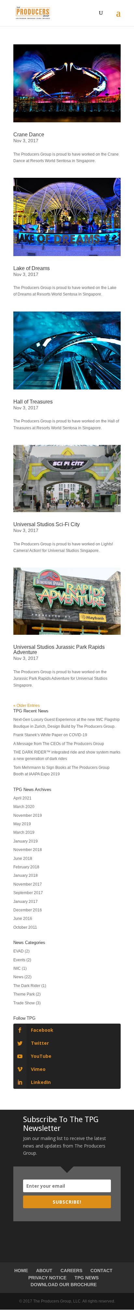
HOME (21, 1270)
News (18, 977)
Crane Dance (28, 134)
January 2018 (25, 875)
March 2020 (23, 806)
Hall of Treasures (33, 401)
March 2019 (23, 832)
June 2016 (22, 918)
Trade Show (24, 1003)
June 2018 (22, 858)
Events (19, 960)
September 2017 (28, 893)
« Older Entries (26, 705)
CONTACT (101, 1270)
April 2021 (22, 798)
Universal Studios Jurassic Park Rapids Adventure (59, 649)
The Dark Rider (26, 985)
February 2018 (26, 867)
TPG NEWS (86, 1277)
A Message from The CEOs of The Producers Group (58, 743)
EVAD (18, 951)
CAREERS (71, 1270)
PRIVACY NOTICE (47, 1277)
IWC (17, 968)
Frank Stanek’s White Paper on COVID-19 (50, 735)
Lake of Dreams (31, 268)
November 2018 (27, 849)
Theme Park (24, 994)
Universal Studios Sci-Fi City (46, 524)
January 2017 (25, 901)
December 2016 (27, 910)
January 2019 (25, 841)
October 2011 (25, 927)
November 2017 (27, 884)
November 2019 (27, 815)
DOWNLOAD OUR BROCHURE (64, 1284)
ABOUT (44, 1270)
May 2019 (22, 824)
